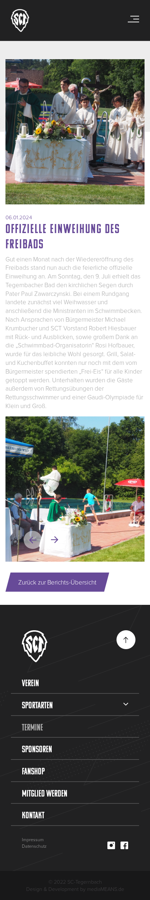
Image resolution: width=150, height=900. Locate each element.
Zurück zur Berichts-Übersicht (57, 582)
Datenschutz (34, 846)
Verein (30, 683)
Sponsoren (37, 749)
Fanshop (33, 771)
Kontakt (33, 815)
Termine (32, 727)
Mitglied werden (44, 793)
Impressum (33, 839)
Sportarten (37, 705)
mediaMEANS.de (105, 888)
